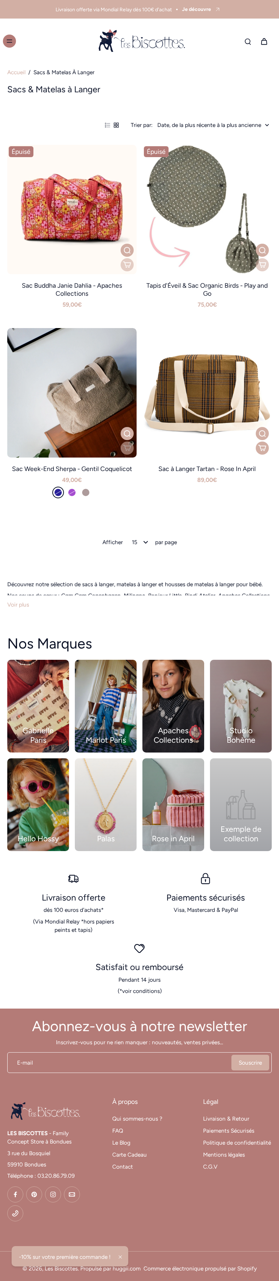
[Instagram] (53, 1194)
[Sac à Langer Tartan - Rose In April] (207, 393)
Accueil (16, 72)
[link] (241, 804)
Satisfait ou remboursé (139, 967)
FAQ (117, 1130)
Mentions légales (224, 1154)
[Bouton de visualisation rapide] (127, 250)
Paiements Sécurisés (228, 1130)
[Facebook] (15, 1194)
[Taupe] (86, 492)
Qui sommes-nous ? (137, 1118)
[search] (248, 41)
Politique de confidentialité (237, 1142)
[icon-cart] (264, 41)
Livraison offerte (73, 897)
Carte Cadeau (129, 1154)
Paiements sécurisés (205, 897)
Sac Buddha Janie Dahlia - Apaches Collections (72, 289)
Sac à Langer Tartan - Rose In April (207, 468)
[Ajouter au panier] (262, 448)
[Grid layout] (116, 125)
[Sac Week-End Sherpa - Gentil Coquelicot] (72, 393)
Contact (122, 1166)
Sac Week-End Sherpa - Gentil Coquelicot (72, 468)
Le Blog (121, 1142)
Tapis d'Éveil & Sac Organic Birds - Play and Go (207, 289)
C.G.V (210, 1166)
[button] (127, 448)
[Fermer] (120, 1257)
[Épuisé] (127, 264)
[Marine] (58, 492)
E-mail (25, 1062)
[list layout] (107, 125)
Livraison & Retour (226, 1118)
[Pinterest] (34, 1194)
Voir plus (18, 604)
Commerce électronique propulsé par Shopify (200, 1268)
